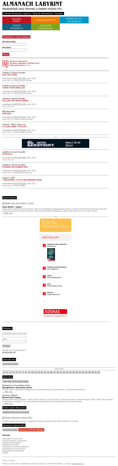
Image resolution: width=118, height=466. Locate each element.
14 (45, 372)
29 (93, 372)
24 (77, 372)
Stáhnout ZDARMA (31, 430)
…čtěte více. (7, 213)
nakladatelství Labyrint (28, 464)
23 (74, 372)
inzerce (4, 460)
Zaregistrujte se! (9, 352)
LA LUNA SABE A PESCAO (14, 126)
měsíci (20, 381)
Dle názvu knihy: (9, 42)
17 (55, 372)
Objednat (10, 430)
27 (86, 372)
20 (64, 372)
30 (96, 372)
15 (48, 372)
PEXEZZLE (7, 154)
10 (32, 372)
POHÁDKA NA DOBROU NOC (15, 167)
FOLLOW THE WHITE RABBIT (15, 101)
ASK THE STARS (9, 75)
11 (36, 372)
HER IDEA (6, 114)
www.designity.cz (78, 464)
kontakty (12, 460)
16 (51, 372)
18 (58, 372)
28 (89, 372)
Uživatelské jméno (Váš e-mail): (14, 333)
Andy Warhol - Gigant (11, 207)
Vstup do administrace (42, 13)
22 (70, 372)
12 (39, 372)
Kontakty (59, 13)
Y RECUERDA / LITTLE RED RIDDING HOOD (22, 180)
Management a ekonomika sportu (17, 387)
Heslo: (4, 339)
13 (42, 372)
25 (80, 372)
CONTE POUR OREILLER (13, 88)
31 (99, 372)
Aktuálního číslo (9, 412)
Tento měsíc (7, 364)
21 (67, 372)
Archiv (15, 364)
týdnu (26, 381)
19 (61, 372)
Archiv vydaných (22, 412)
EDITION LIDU (20, 78)
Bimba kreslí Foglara (11, 397)
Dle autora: (6, 48)
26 (83, 372)
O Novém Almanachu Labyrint (16, 13)
